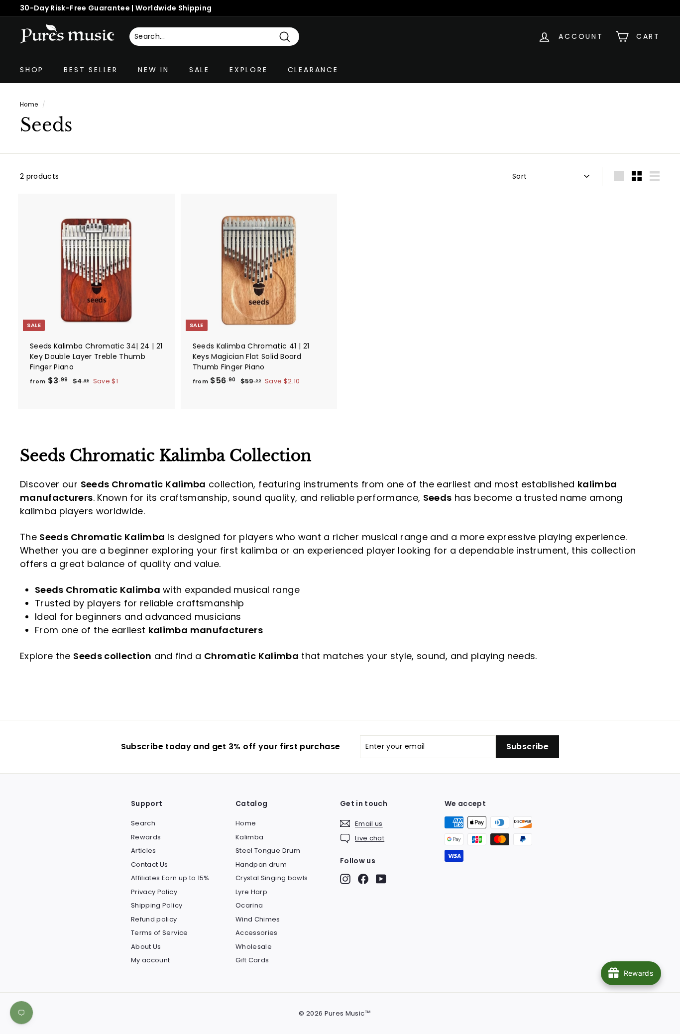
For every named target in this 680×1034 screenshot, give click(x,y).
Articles (143, 850)
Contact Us (149, 864)
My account (150, 960)
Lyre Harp (251, 892)
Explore (248, 70)
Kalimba (249, 837)
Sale (199, 70)
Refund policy (154, 919)
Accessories (256, 932)
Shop (32, 70)
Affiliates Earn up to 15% (170, 878)
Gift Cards (252, 960)
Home (29, 105)
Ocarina (249, 905)
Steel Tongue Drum (267, 850)
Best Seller (91, 70)
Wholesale (253, 946)
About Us (146, 946)
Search (143, 823)
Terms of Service (159, 932)
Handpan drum (261, 864)
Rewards (146, 837)
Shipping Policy (156, 905)
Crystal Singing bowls (271, 878)
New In (153, 70)
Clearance (313, 70)
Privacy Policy (154, 892)
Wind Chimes (257, 919)
